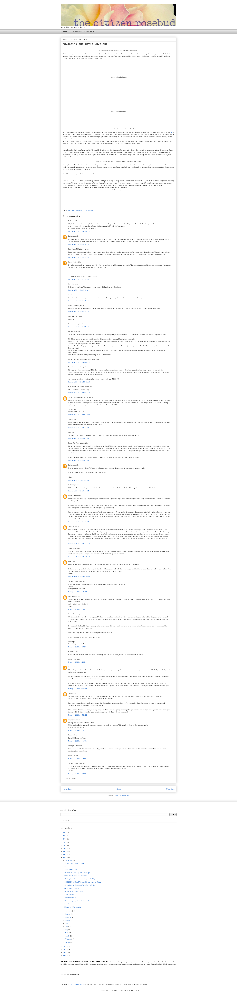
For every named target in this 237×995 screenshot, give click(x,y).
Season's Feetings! (70, 897)
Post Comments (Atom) (123, 795)
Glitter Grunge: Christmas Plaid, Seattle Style (79, 885)
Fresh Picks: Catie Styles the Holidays (77, 872)
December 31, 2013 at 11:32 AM (79, 544)
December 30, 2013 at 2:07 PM (78, 438)
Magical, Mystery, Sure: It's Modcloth (77, 901)
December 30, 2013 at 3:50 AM (78, 244)
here (171, 132)
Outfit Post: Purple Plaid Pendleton (76, 876)
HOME (65, 31)
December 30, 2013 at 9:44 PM (78, 522)
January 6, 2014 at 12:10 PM (77, 741)
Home (119, 789)
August (67, 920)
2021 (64, 836)
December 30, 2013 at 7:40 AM (78, 301)
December (68, 860)
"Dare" (66, 904)
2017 (64, 845)
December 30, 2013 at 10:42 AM (79, 362)
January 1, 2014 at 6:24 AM (77, 592)
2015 (64, 851)
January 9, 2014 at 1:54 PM (77, 774)
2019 (64, 842)
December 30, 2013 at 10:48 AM (79, 382)
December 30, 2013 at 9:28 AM (78, 327)
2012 (64, 946)
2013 (64, 858)
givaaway (91, 210)
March (67, 936)
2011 (64, 949)
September (68, 917)
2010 (64, 952)
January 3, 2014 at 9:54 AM (77, 715)
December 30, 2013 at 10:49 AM (79, 392)
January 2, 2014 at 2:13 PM (77, 662)
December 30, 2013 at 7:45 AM (78, 311)
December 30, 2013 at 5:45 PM (78, 480)
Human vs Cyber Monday (73, 907)
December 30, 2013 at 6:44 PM (78, 491)
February (68, 939)
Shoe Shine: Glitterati (71, 888)
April (66, 933)
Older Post (170, 789)
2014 (64, 854)
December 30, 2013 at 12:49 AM (79, 231)
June (66, 926)
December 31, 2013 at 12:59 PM (79, 576)
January (67, 942)
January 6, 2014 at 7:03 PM (77, 758)
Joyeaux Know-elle (70, 869)
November (68, 911)
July (66, 923)
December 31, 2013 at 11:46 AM (79, 557)
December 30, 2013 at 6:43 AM (78, 290)
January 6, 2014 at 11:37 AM (78, 730)
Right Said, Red (69, 894)
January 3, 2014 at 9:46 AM (77, 688)
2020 (64, 839)
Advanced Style (81, 210)
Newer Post (67, 789)
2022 (64, 833)
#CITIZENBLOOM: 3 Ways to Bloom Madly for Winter (82, 882)
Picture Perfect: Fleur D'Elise (73, 891)
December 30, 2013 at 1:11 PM (78, 428)
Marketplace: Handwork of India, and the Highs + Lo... (82, 879)
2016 (64, 848)
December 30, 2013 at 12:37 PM (79, 414)
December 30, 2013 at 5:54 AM (78, 279)
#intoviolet (71, 210)
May (66, 929)
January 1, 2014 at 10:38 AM (78, 609)
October (67, 914)
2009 (64, 955)
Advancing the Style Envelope (74, 863)
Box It (66, 866)
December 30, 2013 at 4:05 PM (78, 460)
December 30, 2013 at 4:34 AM (78, 257)
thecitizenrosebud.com (77, 984)
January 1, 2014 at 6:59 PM (77, 647)
